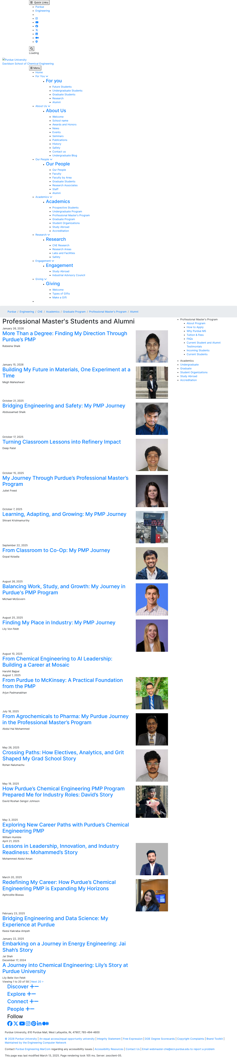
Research (58, 98)
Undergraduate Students (67, 90)
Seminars (58, 136)
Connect (18, 1001)
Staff (55, 189)
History (56, 143)
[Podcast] (36, 41)
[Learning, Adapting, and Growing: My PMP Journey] (152, 526)
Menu (36, 68)
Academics (42, 196)
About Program (196, 323)
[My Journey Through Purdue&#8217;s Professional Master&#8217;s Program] (152, 490)
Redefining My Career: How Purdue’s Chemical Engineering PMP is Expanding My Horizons (59, 885)
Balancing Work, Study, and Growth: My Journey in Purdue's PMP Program (63, 589)
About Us (41, 106)
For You (40, 76)
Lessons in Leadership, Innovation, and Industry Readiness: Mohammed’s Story (60, 849)
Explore (17, 994)
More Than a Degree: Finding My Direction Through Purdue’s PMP (64, 336)
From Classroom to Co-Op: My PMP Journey (56, 550)
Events (56, 132)
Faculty (56, 173)
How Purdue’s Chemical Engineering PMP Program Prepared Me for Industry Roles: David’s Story (63, 791)
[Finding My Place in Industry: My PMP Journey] (152, 635)
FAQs (190, 338)
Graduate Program (63, 219)
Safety (56, 147)
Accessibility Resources (109, 1049)
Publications (59, 140)
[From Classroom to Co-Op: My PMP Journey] (152, 563)
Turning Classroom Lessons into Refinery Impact (61, 442)
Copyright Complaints (190, 1038)
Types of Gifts (61, 293)
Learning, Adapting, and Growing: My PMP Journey (64, 514)
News (55, 128)
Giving (39, 279)
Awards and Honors (64, 124)
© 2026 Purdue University (21, 1038)
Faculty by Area (62, 177)
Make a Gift (59, 297)
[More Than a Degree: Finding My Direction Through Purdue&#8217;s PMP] (152, 346)
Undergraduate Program (67, 211)
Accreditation (60, 230)
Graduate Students (63, 94)
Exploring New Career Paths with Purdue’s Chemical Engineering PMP (65, 828)
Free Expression (133, 1038)
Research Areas (61, 249)
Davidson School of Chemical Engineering (28, 63)
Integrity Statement (109, 1038)
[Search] (31, 48)
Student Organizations (66, 223)
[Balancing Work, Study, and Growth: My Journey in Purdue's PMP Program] (152, 599)
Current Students (197, 354)
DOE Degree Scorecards (160, 1038)
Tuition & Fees (195, 334)
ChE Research (60, 245)
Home (39, 72)
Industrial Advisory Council (68, 275)
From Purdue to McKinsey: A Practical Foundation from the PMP (62, 683)
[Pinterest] (33, 1024)
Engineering (42, 10)
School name (60, 120)
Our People (42, 159)
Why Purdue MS (196, 331)
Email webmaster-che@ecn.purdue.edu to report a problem (178, 1049)
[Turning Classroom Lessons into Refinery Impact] (152, 454)
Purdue (39, 6)
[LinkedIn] (36, 34)
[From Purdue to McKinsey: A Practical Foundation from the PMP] (152, 693)
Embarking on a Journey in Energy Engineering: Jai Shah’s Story (64, 946)
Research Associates (65, 185)
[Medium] (37, 37)
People (16, 1009)
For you (54, 80)
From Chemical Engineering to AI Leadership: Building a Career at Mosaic (57, 661)
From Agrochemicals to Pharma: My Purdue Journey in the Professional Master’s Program (65, 719)
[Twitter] (36, 30)
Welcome (58, 116)
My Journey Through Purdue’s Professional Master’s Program (65, 481)
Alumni (56, 102)
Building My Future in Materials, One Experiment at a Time (66, 372)
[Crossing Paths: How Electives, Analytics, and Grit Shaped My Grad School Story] (152, 765)
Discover (18, 986)
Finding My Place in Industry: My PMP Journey (58, 622)
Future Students (62, 86)
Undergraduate (189, 364)
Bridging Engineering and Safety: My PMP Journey (63, 405)
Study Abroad (60, 226)
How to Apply (195, 327)
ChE (40, 311)
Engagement (43, 260)
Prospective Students (65, 207)
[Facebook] (36, 26)
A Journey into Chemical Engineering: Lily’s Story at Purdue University (65, 968)
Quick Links (40, 2)
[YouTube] (36, 22)
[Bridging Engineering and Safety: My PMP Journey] (152, 418)
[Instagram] (36, 18)
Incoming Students (198, 350)
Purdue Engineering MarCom (32, 1049)
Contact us (59, 151)
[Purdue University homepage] (14, 59)
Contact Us (133, 1049)
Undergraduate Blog (64, 155)
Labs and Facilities (63, 253)
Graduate (186, 368)
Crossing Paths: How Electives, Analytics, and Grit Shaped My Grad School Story (63, 755)
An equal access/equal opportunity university (67, 1038)
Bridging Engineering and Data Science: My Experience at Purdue (55, 921)
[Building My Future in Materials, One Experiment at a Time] (152, 382)
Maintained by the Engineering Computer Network (35, 1042)
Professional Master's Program (71, 215)
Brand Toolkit (215, 1038)
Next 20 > (37, 981)
